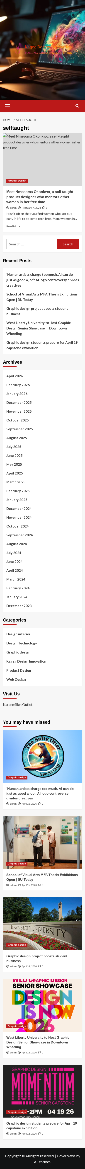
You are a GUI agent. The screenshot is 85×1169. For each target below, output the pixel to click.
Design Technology (21, 643)
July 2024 (13, 553)
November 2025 (19, 411)
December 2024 (19, 508)
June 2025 (14, 455)
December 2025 (19, 402)
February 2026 (18, 385)
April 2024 (14, 570)
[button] (7, 105)
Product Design (17, 180)
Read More (13, 226)
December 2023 (19, 606)
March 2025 (15, 482)
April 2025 (14, 473)
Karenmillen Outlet (17, 704)
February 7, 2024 (31, 207)
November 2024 (19, 517)
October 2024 (17, 526)
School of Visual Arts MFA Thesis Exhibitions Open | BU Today (42, 297)
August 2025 (16, 438)
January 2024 (16, 597)
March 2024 (15, 579)
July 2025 (13, 447)
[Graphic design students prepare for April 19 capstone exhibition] (42, 1091)
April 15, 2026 (29, 885)
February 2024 (18, 588)
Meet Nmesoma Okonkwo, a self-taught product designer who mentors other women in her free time (39, 197)
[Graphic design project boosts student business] (42, 923)
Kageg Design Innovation (26, 661)
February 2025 (18, 491)
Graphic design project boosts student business (37, 311)
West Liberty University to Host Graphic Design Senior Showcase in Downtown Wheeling (38, 328)
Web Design (16, 679)
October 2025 (17, 420)
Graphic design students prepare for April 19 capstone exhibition (42, 345)
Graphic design (18, 652)
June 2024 (14, 561)
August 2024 (16, 544)
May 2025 (14, 464)
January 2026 (16, 394)
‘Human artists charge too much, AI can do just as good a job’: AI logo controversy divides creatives (42, 279)
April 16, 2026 (29, 803)
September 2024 (19, 535)
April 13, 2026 (29, 1052)
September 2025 (19, 429)
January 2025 (16, 500)
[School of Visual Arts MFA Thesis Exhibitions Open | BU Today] (42, 842)
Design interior (18, 634)
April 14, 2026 (29, 966)
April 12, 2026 (29, 1133)
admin (13, 207)
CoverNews (66, 1156)
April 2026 (14, 376)
